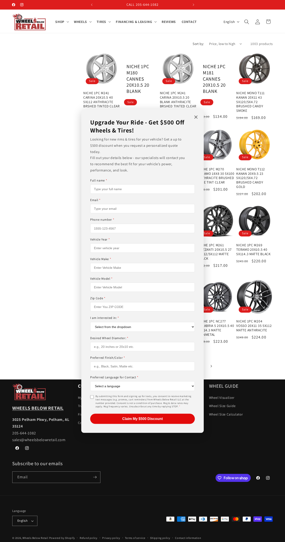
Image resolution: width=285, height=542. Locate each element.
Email (95, 200)
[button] (61, 22)
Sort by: (198, 43)
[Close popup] (195, 117)
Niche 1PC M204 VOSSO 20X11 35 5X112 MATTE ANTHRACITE (254, 325)
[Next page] (211, 366)
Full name (98, 180)
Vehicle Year (100, 239)
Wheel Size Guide (222, 405)
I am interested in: (104, 318)
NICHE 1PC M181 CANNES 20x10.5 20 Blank (214, 79)
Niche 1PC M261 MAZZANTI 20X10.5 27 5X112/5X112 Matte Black (215, 252)
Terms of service (135, 538)
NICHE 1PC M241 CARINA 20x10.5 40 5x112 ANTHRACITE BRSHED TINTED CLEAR (101, 99)
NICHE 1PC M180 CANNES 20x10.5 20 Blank (137, 79)
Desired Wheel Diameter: (109, 338)
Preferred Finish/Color (107, 357)
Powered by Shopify (62, 538)
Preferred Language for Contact (114, 377)
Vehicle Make (100, 259)
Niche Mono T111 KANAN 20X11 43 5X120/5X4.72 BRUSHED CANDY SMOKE (250, 102)
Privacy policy (111, 538)
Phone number (102, 220)
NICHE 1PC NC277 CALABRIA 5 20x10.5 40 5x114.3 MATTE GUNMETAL (216, 328)
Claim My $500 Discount (142, 418)
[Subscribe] (95, 477)
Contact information (188, 538)
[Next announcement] (193, 4)
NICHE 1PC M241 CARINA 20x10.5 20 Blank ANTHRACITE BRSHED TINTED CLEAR (178, 99)
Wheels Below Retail (35, 538)
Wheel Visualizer (222, 397)
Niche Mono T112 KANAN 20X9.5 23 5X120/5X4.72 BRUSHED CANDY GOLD (250, 178)
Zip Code (98, 298)
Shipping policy (160, 538)
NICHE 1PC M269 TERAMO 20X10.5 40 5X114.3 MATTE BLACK (253, 249)
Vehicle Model (101, 279)
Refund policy (89, 538)
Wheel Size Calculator (226, 414)
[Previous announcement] (92, 4)
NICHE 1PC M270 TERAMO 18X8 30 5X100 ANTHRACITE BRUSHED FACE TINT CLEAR (216, 176)
